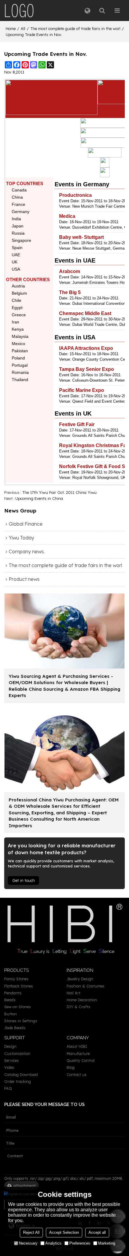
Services (11, 1060)
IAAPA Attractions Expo (86, 348)
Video (9, 1067)
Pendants (13, 992)
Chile (16, 300)
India (16, 218)
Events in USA (75, 337)
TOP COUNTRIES (24, 183)
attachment (24, 1185)
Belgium (19, 293)
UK (14, 262)
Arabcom (69, 271)
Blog (71, 1067)
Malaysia (20, 336)
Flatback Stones (18, 986)
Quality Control (80, 1060)
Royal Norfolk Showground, (95, 477)
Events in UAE (75, 260)
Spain (17, 247)
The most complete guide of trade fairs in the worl (75, 28)
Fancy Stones (16, 978)
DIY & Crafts (78, 1006)
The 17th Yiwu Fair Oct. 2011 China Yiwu (59, 492)
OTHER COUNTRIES (28, 279)
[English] (87, 11)
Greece (19, 314)
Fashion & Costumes (85, 986)
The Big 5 (70, 292)
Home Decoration (82, 999)
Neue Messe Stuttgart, (92, 248)
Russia (18, 233)
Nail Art (73, 992)
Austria (18, 286)
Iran (15, 322)
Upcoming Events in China (39, 498)
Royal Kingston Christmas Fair (94, 445)
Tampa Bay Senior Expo (86, 369)
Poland (18, 358)
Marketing (106, 1243)
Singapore (21, 240)
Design (10, 1046)
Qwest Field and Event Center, (98, 401)
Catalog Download (21, 1074)
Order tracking (17, 1081)
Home (11, 28)
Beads (10, 999)
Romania (20, 372)
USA (16, 269)
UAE (16, 254)
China (17, 197)
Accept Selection (64, 1232)
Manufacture (78, 1053)
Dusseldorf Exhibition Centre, (97, 227)
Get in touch (23, 880)
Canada (19, 190)
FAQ (8, 1088)
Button (10, 1013)
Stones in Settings (20, 1020)
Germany (20, 211)
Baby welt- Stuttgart (81, 237)
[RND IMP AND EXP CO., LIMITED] (19, 10)
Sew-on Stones (17, 1006)
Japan (17, 226)
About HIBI (77, 1046)
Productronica (75, 195)
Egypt (17, 307)
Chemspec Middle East (85, 313)
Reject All (31, 1232)
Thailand (20, 379)
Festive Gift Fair (76, 424)
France (18, 204)
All (23, 28)
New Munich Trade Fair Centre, (99, 206)
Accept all (97, 1232)
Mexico (18, 343)
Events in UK (73, 413)
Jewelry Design (80, 978)
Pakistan (20, 350)
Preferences (79, 1243)
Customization (17, 1053)
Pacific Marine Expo (81, 390)
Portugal (20, 365)
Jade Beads (15, 1027)
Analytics (53, 1243)
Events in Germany (82, 184)
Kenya (18, 329)
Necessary (28, 1243)
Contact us (77, 1074)
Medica (67, 216)
